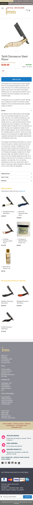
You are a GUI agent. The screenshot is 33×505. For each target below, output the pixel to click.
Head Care (4, 412)
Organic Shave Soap (8, 418)
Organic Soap (6, 416)
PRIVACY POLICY (6, 388)
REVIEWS (27, 423)
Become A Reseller (7, 374)
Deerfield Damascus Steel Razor (8, 212)
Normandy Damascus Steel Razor (23, 213)
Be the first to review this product (8, 62)
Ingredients (5, 385)
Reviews (3, 180)
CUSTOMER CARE (21, 425)
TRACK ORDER (7, 423)
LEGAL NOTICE (5, 362)
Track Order (5, 369)
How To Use (4, 177)
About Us (4, 355)
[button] (15, 51)
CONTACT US (5, 373)
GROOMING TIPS (16, 427)
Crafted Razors (7, 400)
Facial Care (5, 411)
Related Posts (5, 173)
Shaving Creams (6, 402)
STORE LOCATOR (6, 371)
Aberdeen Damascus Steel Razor (7, 302)
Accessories (5, 404)
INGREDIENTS (10, 425)
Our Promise (5, 386)
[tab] (16, 110)
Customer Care (6, 359)
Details (3, 110)
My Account (5, 360)
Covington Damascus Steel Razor (7, 240)
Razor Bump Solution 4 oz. (7, 267)
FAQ (2, 390)
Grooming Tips (6, 383)
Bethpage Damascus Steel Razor (22, 302)
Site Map (4, 376)
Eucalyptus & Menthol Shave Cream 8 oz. (23, 240)
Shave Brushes (6, 398)
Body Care (4, 414)
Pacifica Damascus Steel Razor (6, 328)
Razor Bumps (5, 397)
